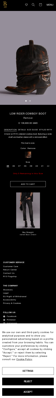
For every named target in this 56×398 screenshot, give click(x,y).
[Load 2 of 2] (30, 101)
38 (25, 166)
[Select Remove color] (28, 155)
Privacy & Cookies (12, 303)
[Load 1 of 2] (26, 101)
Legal (6, 293)
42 (48, 165)
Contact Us (9, 273)
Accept (28, 392)
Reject (28, 381)
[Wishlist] (26, 5)
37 (19, 166)
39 (31, 166)
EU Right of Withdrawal (15, 296)
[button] (33, 4)
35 (8, 166)
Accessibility (9, 300)
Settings (28, 371)
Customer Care (10, 266)
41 (42, 166)
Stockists (8, 290)
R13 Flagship (10, 276)
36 (13, 166)
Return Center (10, 270)
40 (36, 166)
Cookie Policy (24, 359)
